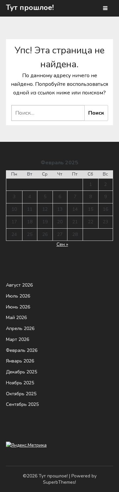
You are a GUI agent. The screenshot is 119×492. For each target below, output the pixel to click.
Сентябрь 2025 (22, 404)
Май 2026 (16, 317)
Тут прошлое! (30, 8)
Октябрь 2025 (21, 394)
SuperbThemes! (59, 482)
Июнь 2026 (18, 307)
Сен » (62, 244)
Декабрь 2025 (21, 372)
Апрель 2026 (20, 328)
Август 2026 (19, 285)
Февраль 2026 (21, 350)
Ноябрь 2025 (20, 383)
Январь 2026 (20, 361)
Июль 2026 (18, 296)
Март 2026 (17, 339)
